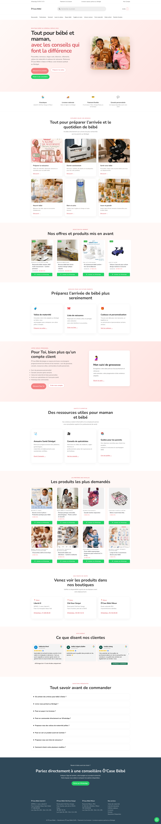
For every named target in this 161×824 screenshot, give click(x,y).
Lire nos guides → (106, 455)
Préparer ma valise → (40, 328)
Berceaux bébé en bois (63, 262)
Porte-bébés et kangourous (65, 510)
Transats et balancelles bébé (39, 262)
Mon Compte (126, 1)
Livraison (110, 810)
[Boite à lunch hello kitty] (119, 498)
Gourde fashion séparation (92, 513)
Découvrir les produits (40, 71)
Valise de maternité (114, 804)
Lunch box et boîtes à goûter (117, 510)
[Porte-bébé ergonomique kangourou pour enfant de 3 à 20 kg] (93, 537)
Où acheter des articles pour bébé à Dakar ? (50, 697)
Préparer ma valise (58, 70)
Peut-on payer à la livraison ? (45, 711)
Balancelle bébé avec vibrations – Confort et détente (67, 554)
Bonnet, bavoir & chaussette (39, 549)
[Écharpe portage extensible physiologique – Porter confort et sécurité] (67, 498)
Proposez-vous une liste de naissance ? (49, 740)
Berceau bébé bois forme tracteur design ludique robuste (65, 267)
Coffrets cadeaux (113, 808)
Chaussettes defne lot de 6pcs (41, 553)
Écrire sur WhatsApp (80, 783)
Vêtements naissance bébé (38, 550)
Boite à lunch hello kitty (117, 513)
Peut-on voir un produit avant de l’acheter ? (50, 733)
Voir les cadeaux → (107, 328)
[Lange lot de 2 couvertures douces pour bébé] (119, 537)
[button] (125, 9)
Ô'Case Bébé (36, 9)
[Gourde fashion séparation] (93, 498)
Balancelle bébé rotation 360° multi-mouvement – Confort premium (41, 267)
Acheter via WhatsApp (42, 274)
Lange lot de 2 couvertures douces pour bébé (118, 554)
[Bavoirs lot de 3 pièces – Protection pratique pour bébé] (41, 498)
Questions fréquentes (114, 814)
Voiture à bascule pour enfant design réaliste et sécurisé (119, 266)
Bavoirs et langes (36, 510)
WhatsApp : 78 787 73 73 (75, 613)
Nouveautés (60, 549)
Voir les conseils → (73, 456)
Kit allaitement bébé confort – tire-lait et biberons (93, 266)
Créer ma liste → (72, 327)
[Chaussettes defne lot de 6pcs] (41, 537)
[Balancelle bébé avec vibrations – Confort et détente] (67, 537)
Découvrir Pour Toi (38, 386)
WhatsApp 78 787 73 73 (37, 1)
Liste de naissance (113, 806)
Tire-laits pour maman (89, 262)
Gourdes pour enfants (89, 510)
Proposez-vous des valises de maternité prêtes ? (52, 725)
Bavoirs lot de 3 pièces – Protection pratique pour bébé (41, 514)
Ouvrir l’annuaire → (40, 456)
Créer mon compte (56, 385)
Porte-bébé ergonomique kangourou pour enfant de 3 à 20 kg (93, 553)
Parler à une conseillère (40, 77)
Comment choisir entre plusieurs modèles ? (50, 747)
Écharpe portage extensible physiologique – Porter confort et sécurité (67, 515)
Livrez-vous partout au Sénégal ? (46, 704)
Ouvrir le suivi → (98, 381)
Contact (110, 812)
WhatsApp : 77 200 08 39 (42, 613)
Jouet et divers (113, 262)
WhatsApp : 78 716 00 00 (109, 613)
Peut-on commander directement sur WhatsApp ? (53, 718)
